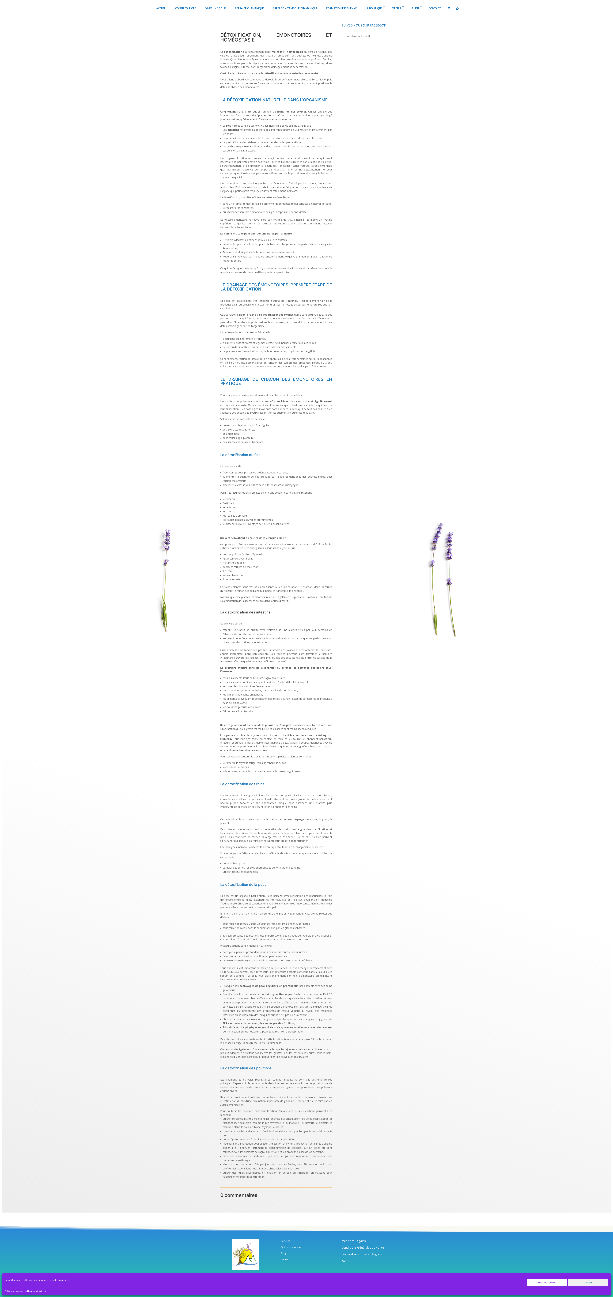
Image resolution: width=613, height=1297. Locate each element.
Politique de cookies (14, 1291)
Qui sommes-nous (291, 1247)
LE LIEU (415, 8)
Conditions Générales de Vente (363, 1247)
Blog (283, 1253)
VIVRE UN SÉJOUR (215, 8)
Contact (285, 1259)
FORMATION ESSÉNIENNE (341, 8)
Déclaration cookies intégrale (362, 1254)
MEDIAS (396, 8)
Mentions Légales (354, 1241)
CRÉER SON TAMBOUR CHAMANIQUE (295, 8)
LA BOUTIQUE (374, 8)
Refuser (588, 1282)
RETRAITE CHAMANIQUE (249, 8)
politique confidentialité (35, 1291)
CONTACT (435, 8)
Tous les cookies (547, 1282)
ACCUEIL (161, 8)
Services (285, 1240)
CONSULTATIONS (186, 8)
